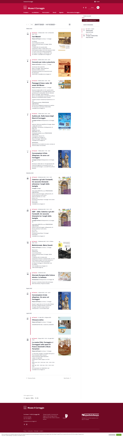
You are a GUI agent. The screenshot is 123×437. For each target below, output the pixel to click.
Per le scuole (45, 12)
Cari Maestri (36, 36)
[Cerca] (98, 7)
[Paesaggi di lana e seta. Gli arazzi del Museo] (64, 84)
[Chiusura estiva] (64, 326)
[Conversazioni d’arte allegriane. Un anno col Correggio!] (64, 301)
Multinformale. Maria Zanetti (42, 245)
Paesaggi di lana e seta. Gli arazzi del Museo (42, 84)
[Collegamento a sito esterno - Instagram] (85, 7)
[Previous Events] (26, 24)
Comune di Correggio (28, 1)
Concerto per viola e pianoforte (43, 62)
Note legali (36, 431)
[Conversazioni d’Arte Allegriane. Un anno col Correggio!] (64, 159)
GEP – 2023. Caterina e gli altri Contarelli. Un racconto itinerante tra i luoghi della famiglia (43, 215)
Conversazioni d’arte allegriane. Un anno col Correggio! (40, 297)
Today (32, 24)
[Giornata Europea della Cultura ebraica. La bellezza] (64, 276)
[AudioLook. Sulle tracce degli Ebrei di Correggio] (64, 122)
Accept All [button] (119, 434)
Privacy (25, 431)
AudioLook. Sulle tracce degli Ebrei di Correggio (43, 117)
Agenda (61, 12)
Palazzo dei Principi (89, 32)
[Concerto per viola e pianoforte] (64, 68)
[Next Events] (28, 24)
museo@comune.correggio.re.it (30, 421)
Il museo (26, 12)
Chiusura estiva (37, 320)
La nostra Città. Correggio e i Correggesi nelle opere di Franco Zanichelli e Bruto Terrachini (42, 345)
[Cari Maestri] (64, 41)
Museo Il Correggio (36, 8)
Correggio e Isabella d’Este (89, 20)
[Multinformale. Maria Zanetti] (64, 250)
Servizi (54, 12)
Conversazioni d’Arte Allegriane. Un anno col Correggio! (40, 155)
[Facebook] (24, 424)
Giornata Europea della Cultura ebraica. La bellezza (43, 276)
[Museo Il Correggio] (25, 7)
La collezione (35, 12)
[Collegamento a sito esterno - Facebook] (83, 7)
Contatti (41, 431)
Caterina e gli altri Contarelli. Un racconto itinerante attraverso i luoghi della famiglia (42, 182)
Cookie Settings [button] (112, 434)
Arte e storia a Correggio (73, 12)
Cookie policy (30, 431)
